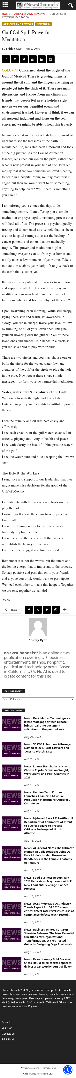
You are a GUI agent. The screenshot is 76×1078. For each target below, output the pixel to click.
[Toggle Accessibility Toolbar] (68, 1070)
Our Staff (7, 1027)
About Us (7, 1022)
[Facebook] (6, 59)
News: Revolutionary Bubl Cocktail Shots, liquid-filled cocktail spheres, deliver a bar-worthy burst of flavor (48, 962)
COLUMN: (10, 70)
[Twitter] (15, 59)
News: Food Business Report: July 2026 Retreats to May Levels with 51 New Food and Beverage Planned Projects (48, 883)
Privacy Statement (29, 1067)
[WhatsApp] (33, 59)
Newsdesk (43, 24)
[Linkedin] (42, 59)
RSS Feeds (8, 1039)
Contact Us (8, 1033)
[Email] (51, 59)
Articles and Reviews (29, 13)
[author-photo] (38, 627)
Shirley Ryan (14, 48)
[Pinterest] (24, 59)
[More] (65, 610)
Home (6, 13)
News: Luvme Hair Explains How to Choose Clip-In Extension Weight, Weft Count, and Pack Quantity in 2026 (47, 772)
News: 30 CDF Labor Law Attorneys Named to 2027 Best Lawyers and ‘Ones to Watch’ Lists (47, 747)
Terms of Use (49, 1067)
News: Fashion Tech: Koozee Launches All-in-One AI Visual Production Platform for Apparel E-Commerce (47, 797)
